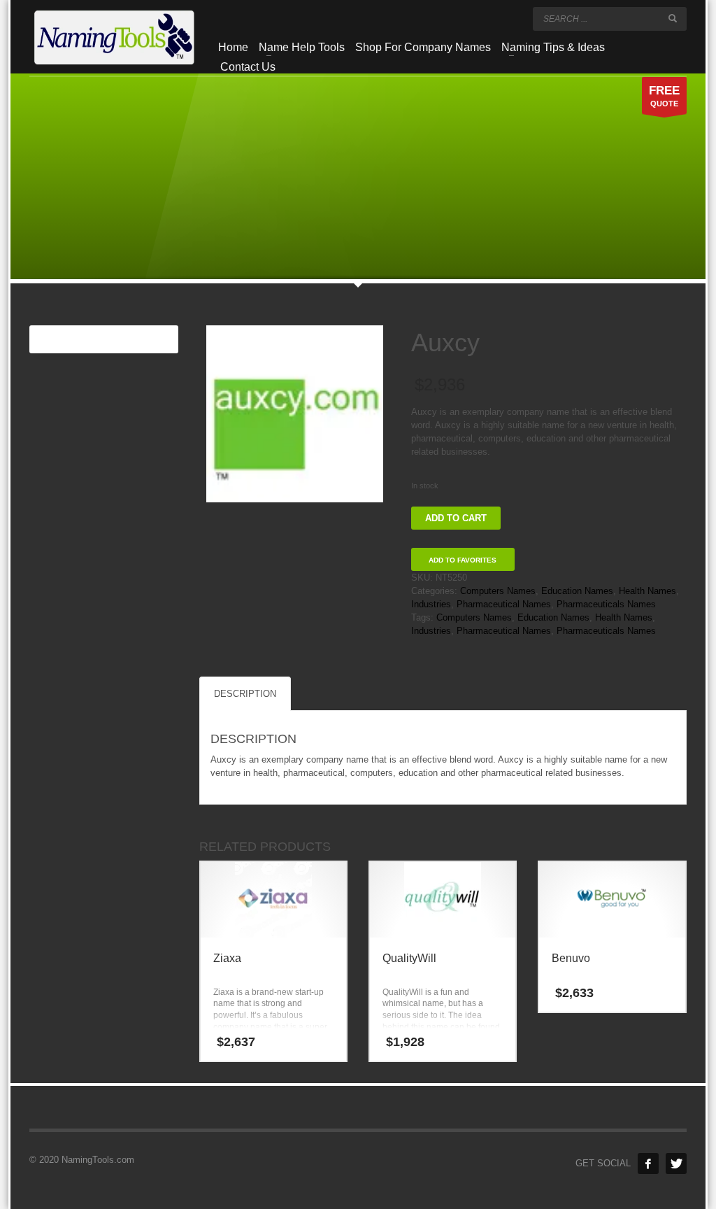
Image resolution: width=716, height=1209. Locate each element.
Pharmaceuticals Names (606, 604)
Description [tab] (245, 693)
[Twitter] (676, 1163)
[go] (673, 18)
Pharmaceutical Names (504, 604)
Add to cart (456, 518)
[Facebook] (648, 1163)
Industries (431, 604)
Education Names (577, 591)
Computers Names (498, 591)
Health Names (647, 591)
